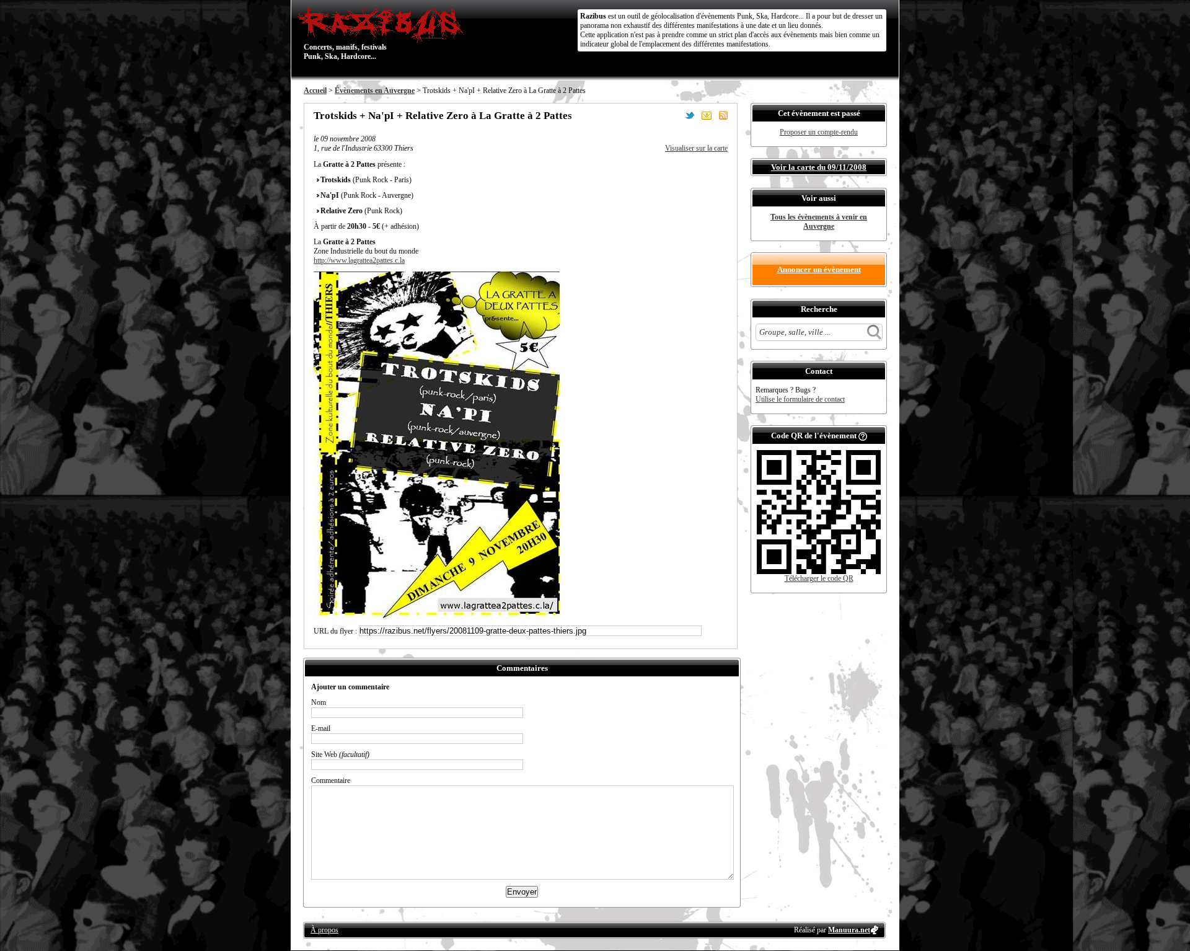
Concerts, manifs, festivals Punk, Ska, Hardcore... (345, 33)
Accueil (315, 90)
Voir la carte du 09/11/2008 (818, 167)
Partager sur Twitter (690, 115)
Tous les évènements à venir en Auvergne (818, 222)
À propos (324, 930)
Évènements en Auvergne (375, 90)
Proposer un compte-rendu (819, 132)
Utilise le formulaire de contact (800, 399)
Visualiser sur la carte (696, 148)
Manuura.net (849, 930)
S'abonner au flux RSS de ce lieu (723, 115)
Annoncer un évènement (819, 269)
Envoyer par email (707, 115)
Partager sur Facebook (673, 115)
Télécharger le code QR (819, 578)
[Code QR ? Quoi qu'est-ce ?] (862, 435)
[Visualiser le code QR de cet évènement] (819, 571)
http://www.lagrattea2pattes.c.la (359, 260)
